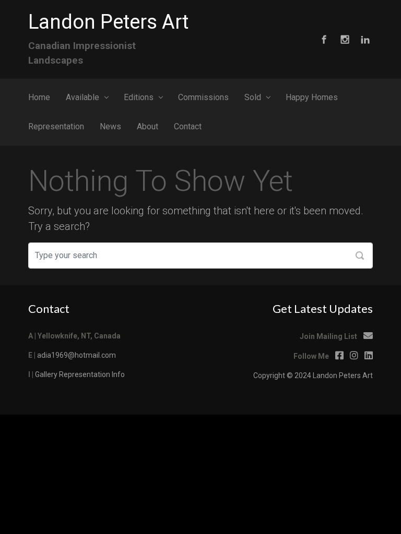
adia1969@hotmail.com (76, 355)
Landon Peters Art (108, 21)
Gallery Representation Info (80, 374)
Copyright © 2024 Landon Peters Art (313, 375)
